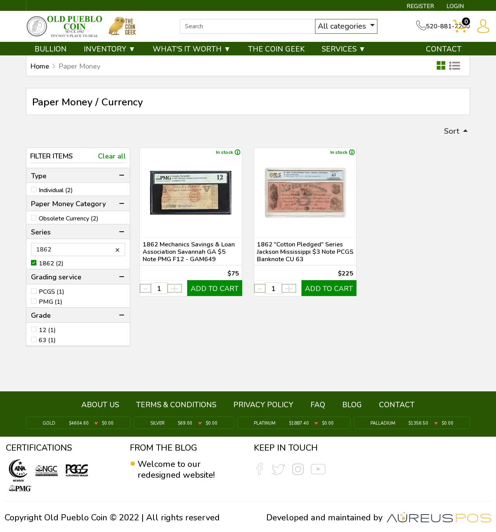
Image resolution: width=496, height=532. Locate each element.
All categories (343, 26)
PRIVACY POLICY (263, 405)
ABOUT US (100, 405)
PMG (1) (50, 302)
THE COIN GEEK (276, 49)
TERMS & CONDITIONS (176, 405)
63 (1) (47, 340)
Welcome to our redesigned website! (176, 469)
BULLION (50, 49)
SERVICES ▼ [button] (344, 49)
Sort (452, 131)
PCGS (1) (51, 292)
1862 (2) (51, 263)
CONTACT (444, 49)
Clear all (112, 156)
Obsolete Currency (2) (68, 218)
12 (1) (47, 330)
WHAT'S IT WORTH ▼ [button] (192, 49)
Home (39, 66)
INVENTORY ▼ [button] (110, 49)
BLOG (352, 405)
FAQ (317, 405)
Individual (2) (56, 190)
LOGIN (455, 6)
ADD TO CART (215, 288)
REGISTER (420, 6)
